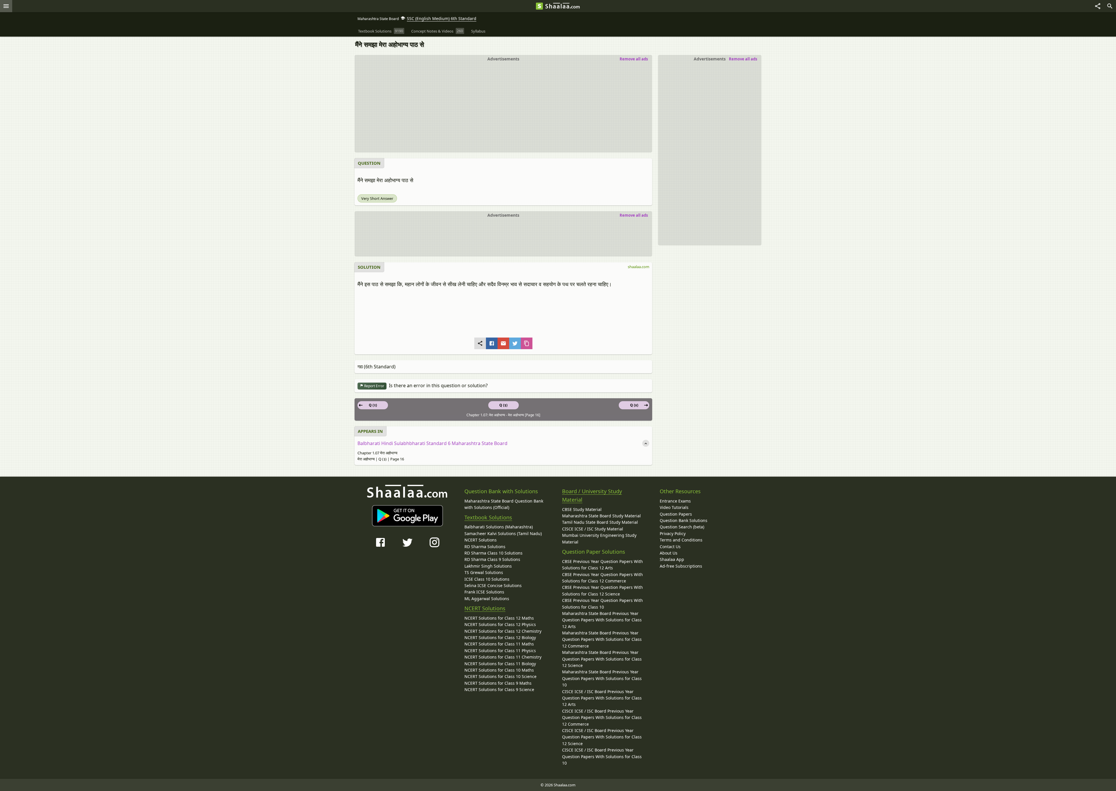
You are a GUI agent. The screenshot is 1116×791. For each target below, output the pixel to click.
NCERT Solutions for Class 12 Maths (499, 618)
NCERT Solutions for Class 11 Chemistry (502, 657)
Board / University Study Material (592, 495)
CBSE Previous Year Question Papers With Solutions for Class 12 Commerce (602, 578)
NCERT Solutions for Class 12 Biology (500, 637)
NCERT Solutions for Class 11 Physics (500, 650)
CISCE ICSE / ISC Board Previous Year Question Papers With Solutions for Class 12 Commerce (602, 717)
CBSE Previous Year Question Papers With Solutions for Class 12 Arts (602, 565)
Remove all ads (743, 59)
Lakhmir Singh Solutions (488, 566)
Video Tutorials (674, 507)
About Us (668, 553)
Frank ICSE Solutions (484, 592)
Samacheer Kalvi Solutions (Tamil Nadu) (503, 533)
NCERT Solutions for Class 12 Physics (500, 624)
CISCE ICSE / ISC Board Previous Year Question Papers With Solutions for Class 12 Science (602, 737)
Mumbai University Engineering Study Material (599, 538)
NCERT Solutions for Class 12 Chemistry (502, 631)
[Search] (1110, 6)
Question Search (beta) (682, 527)
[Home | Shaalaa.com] (539, 6)
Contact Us (670, 546)
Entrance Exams (675, 501)
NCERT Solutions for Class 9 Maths (498, 683)
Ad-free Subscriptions (681, 566)
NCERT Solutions (480, 540)
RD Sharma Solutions (484, 546)
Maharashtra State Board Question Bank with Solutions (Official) (503, 504)
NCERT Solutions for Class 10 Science (500, 676)
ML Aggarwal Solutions (486, 598)
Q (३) (503, 405)
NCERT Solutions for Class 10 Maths (499, 670)
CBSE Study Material (582, 509)
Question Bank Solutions (683, 520)
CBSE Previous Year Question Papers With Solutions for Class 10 (602, 603)
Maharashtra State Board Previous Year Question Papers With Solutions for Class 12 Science (602, 659)
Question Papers (676, 514)
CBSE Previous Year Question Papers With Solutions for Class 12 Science (602, 590)
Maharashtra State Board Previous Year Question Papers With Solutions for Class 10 (602, 678)
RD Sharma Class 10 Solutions (493, 553)
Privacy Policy (673, 533)
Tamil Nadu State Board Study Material (600, 522)
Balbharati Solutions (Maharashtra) (498, 527)
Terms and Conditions (681, 540)
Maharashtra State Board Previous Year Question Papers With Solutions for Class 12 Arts (602, 620)
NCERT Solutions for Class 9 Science (499, 689)
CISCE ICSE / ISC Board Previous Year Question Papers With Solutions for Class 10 (602, 756)
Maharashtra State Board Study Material (601, 516)
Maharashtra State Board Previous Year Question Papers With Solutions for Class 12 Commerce (602, 639)
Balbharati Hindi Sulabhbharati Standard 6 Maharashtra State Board (432, 443)
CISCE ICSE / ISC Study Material (592, 529)
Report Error (373, 385)
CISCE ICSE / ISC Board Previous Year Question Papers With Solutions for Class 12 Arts (602, 698)
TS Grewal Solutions (483, 572)
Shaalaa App (672, 559)
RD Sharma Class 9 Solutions (492, 559)
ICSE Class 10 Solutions (486, 579)
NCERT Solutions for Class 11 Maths (499, 644)
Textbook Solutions (488, 517)
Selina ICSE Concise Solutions (493, 585)
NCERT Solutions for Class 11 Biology (500, 663)
